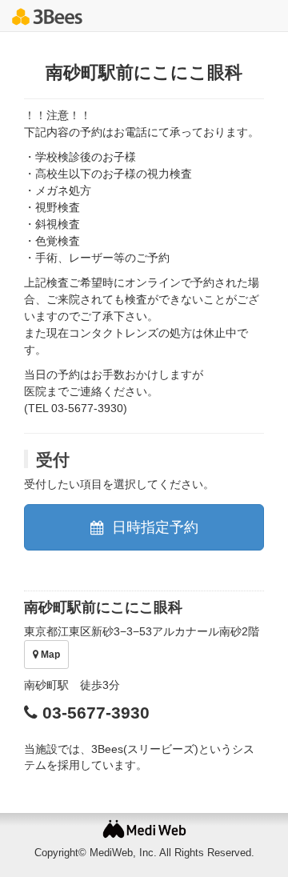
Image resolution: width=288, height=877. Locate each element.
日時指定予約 (153, 527)
